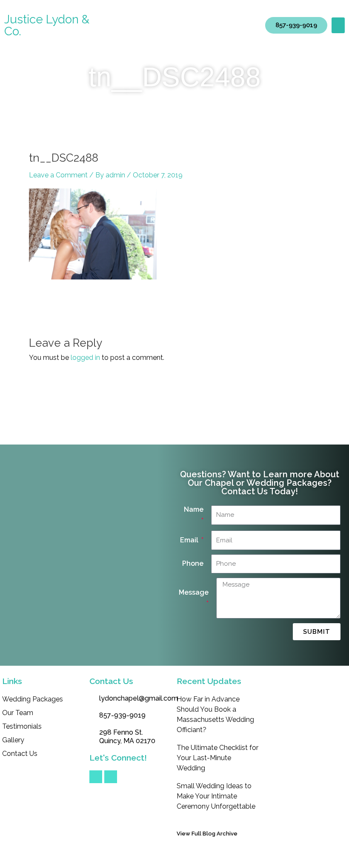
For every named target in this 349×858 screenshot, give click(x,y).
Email (190, 540)
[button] (338, 25)
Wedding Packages (32, 699)
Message (194, 592)
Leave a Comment (58, 175)
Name (193, 509)
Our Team (17, 713)
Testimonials (22, 726)
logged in (85, 357)
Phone (192, 563)
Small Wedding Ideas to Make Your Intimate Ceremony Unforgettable (216, 796)
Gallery (13, 740)
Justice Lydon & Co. (46, 25)
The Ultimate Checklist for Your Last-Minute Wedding (217, 758)
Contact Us (19, 754)
